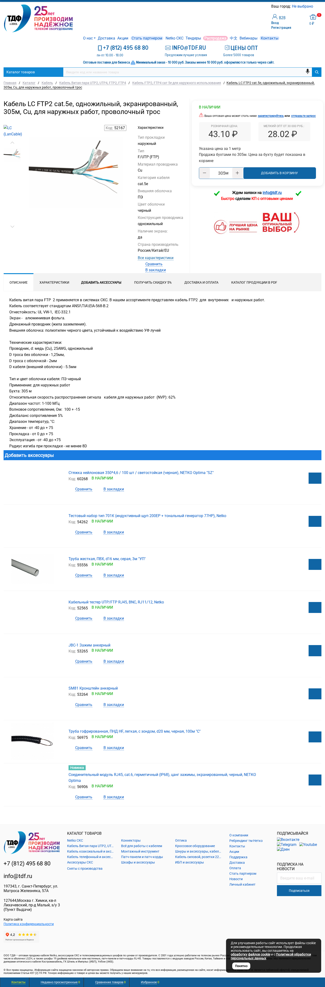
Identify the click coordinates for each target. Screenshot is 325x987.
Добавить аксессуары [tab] (101, 282)
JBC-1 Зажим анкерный (89, 645)
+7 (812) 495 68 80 (125, 48)
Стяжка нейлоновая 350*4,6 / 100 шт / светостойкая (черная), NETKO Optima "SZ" (141, 472)
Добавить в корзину (279, 173)
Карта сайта (13, 919)
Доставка (106, 38)
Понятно (241, 966)
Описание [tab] (19, 282)
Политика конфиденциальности (29, 924)
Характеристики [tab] (54, 282)
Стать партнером (147, 38)
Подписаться (299, 891)
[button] (12, 142)
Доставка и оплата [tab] (201, 282)
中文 (233, 38)
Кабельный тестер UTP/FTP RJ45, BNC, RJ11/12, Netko (116, 602)
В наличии (209, 107)
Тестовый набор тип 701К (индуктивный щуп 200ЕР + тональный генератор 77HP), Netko (147, 515)
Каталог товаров (20, 72)
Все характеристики (155, 258)
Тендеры (193, 38)
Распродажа (215, 38)
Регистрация (281, 27)
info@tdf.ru (18, 876)
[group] (76, 187)
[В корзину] (315, 478)
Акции (122, 38)
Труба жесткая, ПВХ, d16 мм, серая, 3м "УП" (107, 559)
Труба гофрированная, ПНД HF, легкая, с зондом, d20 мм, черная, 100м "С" (135, 731)
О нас (88, 38)
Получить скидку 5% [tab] (153, 282)
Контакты (269, 38)
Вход (275, 22)
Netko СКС (174, 38)
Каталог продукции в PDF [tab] (254, 282)
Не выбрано (303, 6)
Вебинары (248, 38)
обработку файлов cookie (250, 954)
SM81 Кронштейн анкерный (93, 688)
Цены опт (244, 48)
